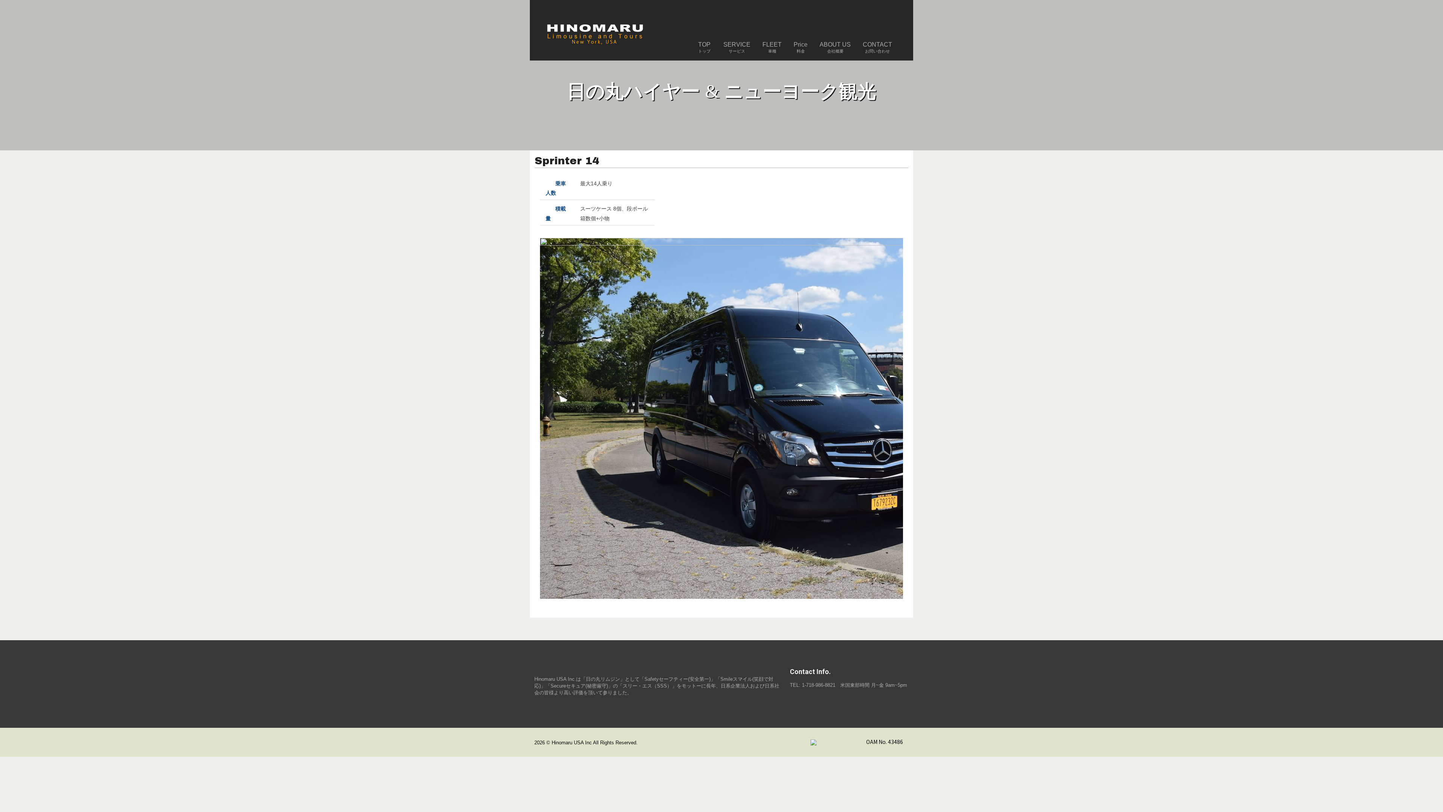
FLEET (772, 47)
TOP (704, 47)
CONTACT (877, 47)
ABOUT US (835, 47)
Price (801, 47)
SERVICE (736, 47)
